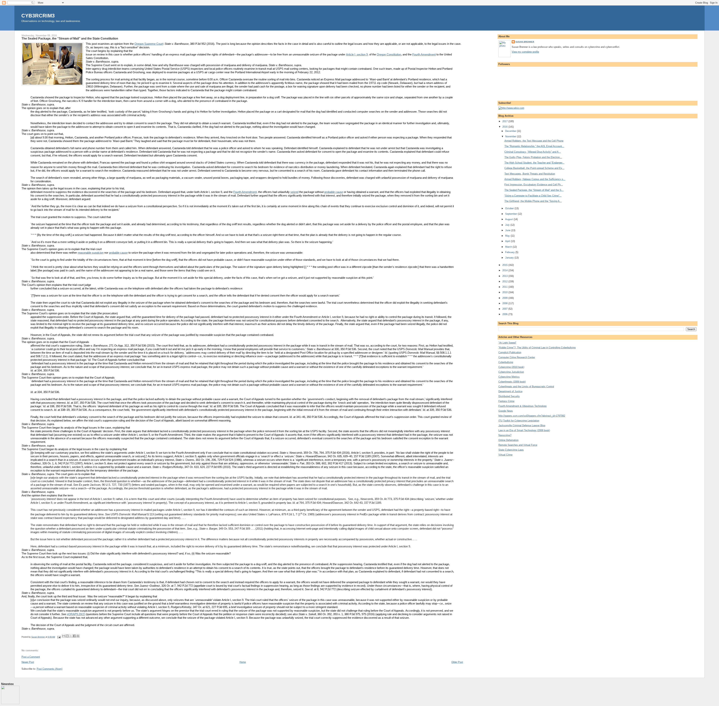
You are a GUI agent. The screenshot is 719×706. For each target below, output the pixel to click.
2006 (505, 314)
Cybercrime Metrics (509, 376)
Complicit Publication (509, 352)
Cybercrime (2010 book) (511, 367)
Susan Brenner (524, 42)
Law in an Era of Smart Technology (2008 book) (524, 430)
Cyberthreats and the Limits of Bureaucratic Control (526, 386)
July (507, 224)
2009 (505, 298)
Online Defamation (508, 440)
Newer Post (28, 662)
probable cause (333, 192)
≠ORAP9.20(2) (76, 614)
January (510, 257)
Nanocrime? (504, 435)
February (510, 252)
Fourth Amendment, (245, 192)
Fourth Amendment (424, 54)
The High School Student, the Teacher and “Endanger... (534, 162)
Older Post (457, 662)
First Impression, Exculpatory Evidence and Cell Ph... (533, 184)
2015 (505, 265)
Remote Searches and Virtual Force (517, 445)
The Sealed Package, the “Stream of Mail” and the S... (534, 190)
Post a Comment (31, 656)
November (511, 136)
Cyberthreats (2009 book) (512, 381)
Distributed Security (509, 396)
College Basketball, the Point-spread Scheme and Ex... (534, 168)
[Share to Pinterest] (78, 636)
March (509, 246)
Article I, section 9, (357, 54)
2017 (505, 121)
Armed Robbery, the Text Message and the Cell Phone (533, 140)
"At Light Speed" (507, 342)
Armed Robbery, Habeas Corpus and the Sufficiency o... (534, 179)
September (511, 213)
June (508, 230)
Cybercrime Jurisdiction (511, 372)
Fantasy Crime (506, 401)
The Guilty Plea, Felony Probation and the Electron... (533, 157)
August (509, 219)
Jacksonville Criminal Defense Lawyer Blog (521, 425)
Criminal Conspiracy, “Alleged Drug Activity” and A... (532, 151)
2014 (505, 270)
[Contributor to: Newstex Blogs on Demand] (10, 703)
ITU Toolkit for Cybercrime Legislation (518, 420)
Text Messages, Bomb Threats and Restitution (529, 173)
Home (242, 662)
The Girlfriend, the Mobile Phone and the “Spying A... (533, 201)
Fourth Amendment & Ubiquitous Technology (522, 406)
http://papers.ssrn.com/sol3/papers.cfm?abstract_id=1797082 (531, 415)
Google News (505, 410)
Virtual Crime (505, 454)
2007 (505, 308)
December (511, 131)
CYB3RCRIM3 (38, 16)
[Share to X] (71, 636)
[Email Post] (59, 637)
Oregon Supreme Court (148, 43)
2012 (505, 281)
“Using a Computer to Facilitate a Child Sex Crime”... (533, 195)
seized (294, 192)
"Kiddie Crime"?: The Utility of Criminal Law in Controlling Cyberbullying (537, 347)
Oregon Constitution (389, 54)
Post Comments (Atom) (49, 668)
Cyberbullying (505, 362)
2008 (505, 303)
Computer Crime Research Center (516, 357)
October (510, 208)
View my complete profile (525, 51)
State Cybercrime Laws (511, 449)
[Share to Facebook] (74, 636)
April (508, 241)
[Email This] (64, 636)
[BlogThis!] (67, 636)
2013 (505, 276)
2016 (505, 126)
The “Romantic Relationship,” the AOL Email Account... (534, 146)
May (508, 235)
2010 (505, 292)
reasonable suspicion (91, 252)
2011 (505, 286)
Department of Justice (510, 391)
